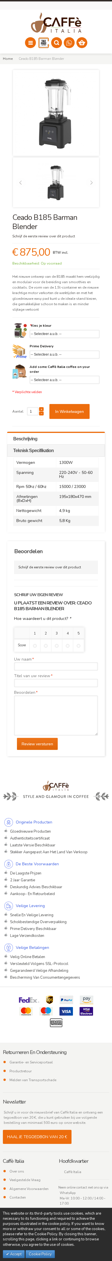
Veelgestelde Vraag (24, 1180)
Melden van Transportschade (32, 1080)
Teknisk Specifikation (33, 450)
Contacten (17, 1197)
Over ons (16, 1171)
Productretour (20, 1071)
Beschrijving (25, 438)
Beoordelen (24, 692)
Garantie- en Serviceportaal (31, 1062)
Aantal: (18, 411)
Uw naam (23, 659)
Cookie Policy (40, 1254)
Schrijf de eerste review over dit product (43, 236)
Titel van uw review (32, 676)
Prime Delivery (41, 346)
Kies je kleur (40, 325)
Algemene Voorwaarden (29, 1189)
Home (8, 58)
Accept (15, 1254)
